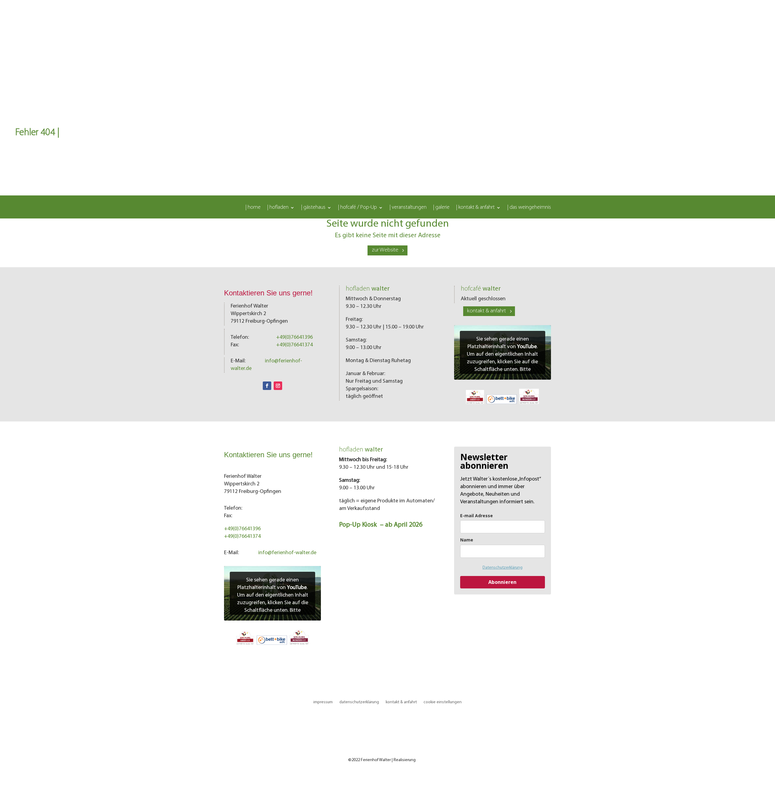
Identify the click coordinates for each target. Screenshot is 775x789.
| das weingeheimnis (529, 207)
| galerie (441, 207)
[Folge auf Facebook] (267, 385)
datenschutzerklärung (359, 702)
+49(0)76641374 (294, 345)
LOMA (422, 760)
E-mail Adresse (476, 515)
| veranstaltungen (408, 207)
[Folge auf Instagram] (278, 385)
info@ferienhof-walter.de (287, 553)
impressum (323, 702)
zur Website (385, 250)
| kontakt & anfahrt (475, 207)
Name (466, 540)
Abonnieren (502, 582)
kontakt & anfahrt (486, 311)
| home (253, 207)
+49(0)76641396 (294, 337)
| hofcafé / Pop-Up (357, 207)
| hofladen (278, 207)
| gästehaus (313, 207)
